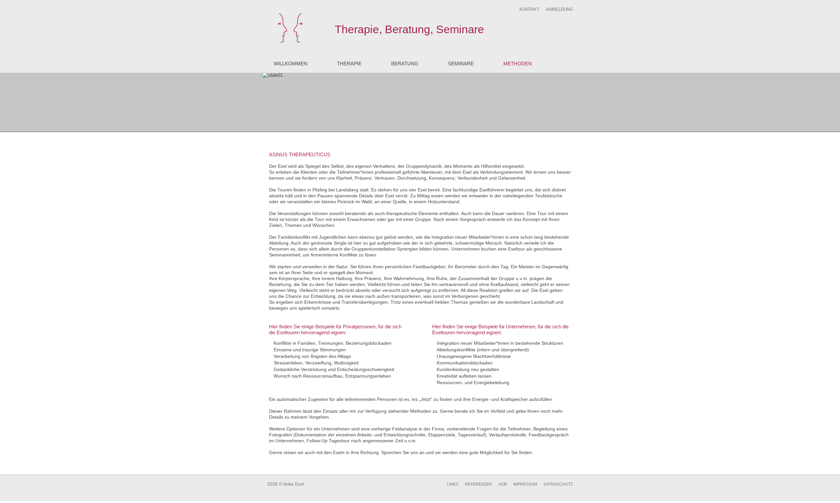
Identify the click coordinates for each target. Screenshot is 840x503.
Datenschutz (558, 484)
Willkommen (290, 63)
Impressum (525, 484)
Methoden (517, 63)
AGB (502, 484)
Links (452, 484)
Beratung (404, 63)
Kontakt (529, 9)
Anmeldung (559, 9)
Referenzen (478, 484)
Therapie (349, 63)
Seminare (461, 63)
